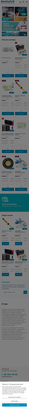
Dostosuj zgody (14, 401)
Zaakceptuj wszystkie (14, 404)
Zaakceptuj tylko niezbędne (14, 397)
